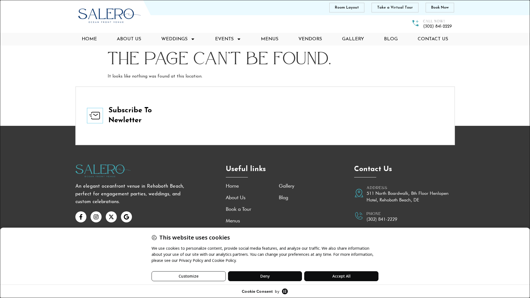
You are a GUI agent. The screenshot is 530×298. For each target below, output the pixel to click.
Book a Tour (238, 209)
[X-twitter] (111, 216)
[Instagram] (96, 216)
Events (224, 39)
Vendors (310, 39)
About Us (129, 39)
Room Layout (347, 8)
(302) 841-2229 (382, 219)
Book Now (440, 8)
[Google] (126, 216)
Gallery (353, 39)
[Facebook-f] (80, 216)
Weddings (174, 39)
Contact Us (433, 39)
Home (89, 39)
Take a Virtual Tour (395, 8)
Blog (391, 39)
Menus (270, 39)
